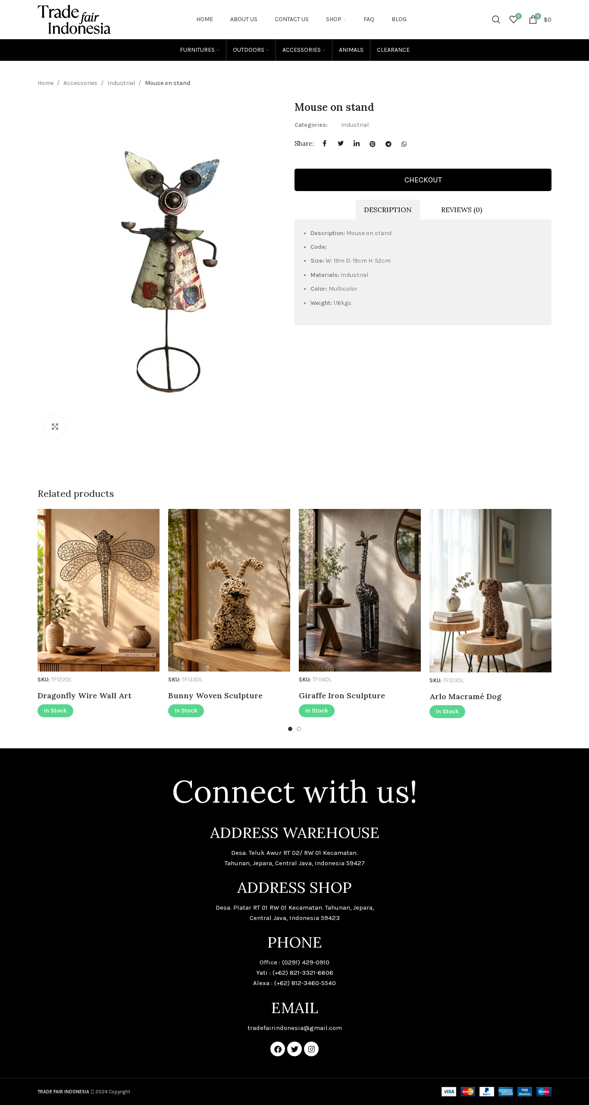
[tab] (388, 210)
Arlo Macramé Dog (465, 696)
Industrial (121, 83)
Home (46, 83)
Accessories (81, 83)
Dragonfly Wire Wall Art (85, 695)
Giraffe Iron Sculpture (342, 695)
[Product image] (99, 590)
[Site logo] (74, 18)
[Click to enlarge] (55, 426)
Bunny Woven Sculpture (215, 695)
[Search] (496, 19)
